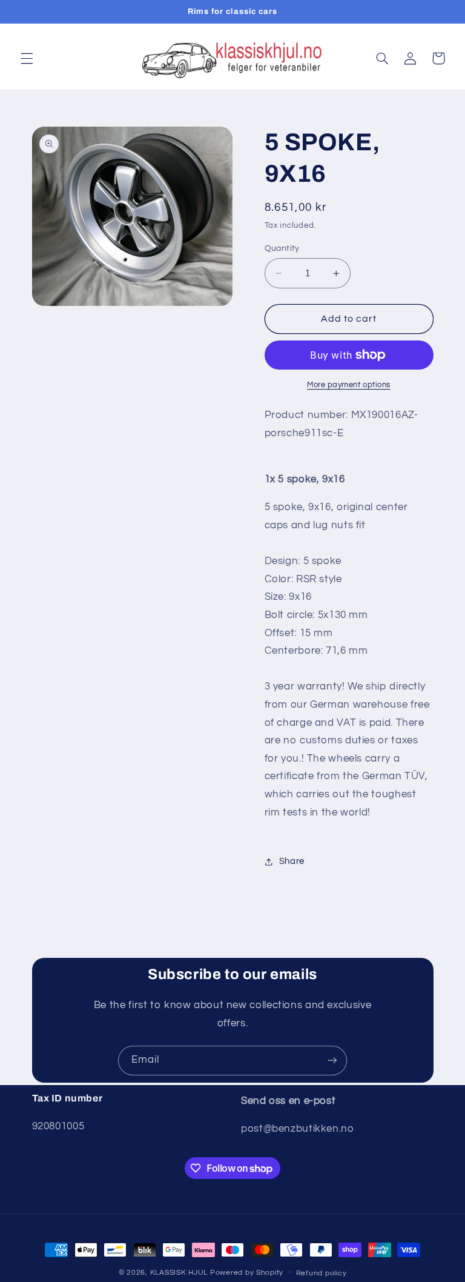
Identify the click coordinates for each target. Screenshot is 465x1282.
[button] (27, 58)
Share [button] (292, 861)
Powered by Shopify (246, 1272)
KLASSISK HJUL (179, 1272)
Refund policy (321, 1273)
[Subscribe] (332, 1060)
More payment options (349, 385)
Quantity (282, 248)
